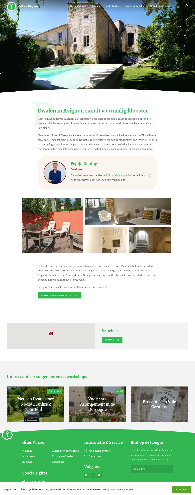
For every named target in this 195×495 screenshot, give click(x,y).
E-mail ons (94, 456)
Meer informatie (124, 489)
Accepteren (181, 489)
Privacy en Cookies (62, 456)
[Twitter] (99, 475)
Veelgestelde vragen (99, 450)
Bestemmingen (78, 6)
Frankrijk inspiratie (134, 6)
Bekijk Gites (112, 340)
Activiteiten (112, 6)
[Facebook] (93, 475)
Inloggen (27, 461)
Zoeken (95, 6)
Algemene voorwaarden (65, 450)
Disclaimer (58, 461)
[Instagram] (86, 475)
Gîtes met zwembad (33, 481)
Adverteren (28, 456)
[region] (97, 488)
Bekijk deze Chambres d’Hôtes (59, 295)
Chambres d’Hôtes (160, 6)
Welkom (27, 450)
